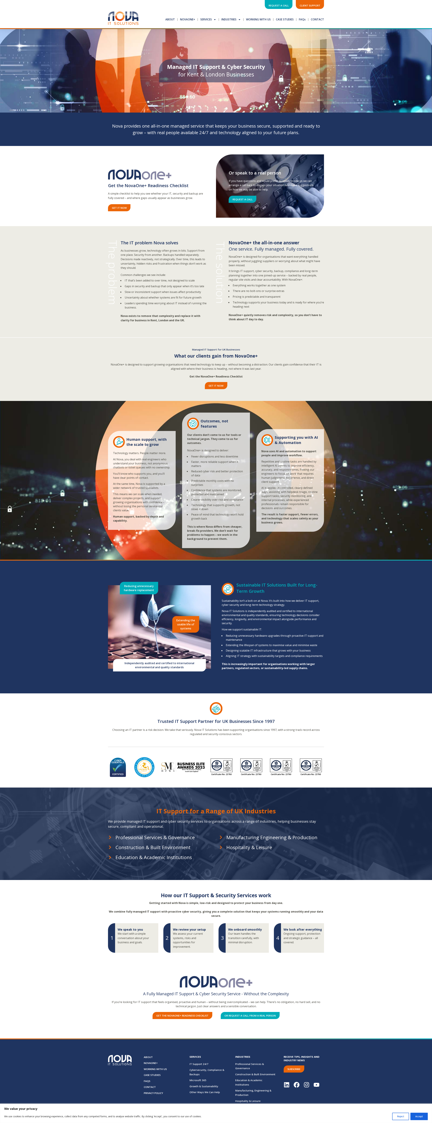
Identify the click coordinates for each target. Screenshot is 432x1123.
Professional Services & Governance (155, 837)
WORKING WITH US (258, 19)
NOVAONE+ (187, 19)
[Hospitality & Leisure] (221, 847)
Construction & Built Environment (153, 847)
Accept (419, 1116)
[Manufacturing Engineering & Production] (221, 837)
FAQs (302, 19)
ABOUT (170, 19)
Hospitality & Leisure (249, 847)
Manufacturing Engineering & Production (271, 837)
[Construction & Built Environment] (110, 847)
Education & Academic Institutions (153, 857)
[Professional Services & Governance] (110, 837)
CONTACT (317, 19)
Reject (400, 1116)
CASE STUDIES (285, 19)
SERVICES (206, 19)
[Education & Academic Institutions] (110, 857)
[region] (216, 1113)
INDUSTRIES (228, 19)
